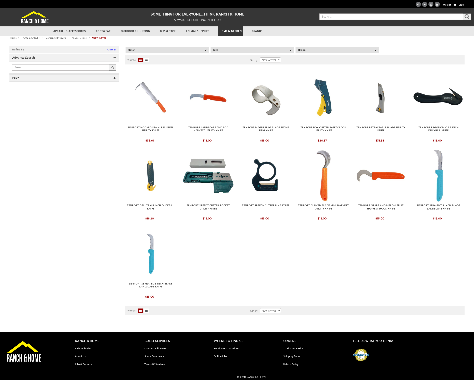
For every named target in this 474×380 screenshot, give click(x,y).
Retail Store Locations (226, 348)
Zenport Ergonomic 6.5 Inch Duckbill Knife (438, 129)
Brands (257, 31)
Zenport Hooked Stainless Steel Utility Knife (151, 129)
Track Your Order (293, 348)
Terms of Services (154, 364)
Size (215, 50)
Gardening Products (56, 37)
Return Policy (290, 364)
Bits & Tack (168, 31)
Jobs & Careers (83, 364)
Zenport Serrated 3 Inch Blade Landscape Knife (151, 285)
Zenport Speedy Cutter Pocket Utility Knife (208, 207)
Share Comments (154, 356)
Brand (302, 50)
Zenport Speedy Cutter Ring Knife (265, 205)
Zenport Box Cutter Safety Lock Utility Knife (323, 129)
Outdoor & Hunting (135, 31)
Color (131, 50)
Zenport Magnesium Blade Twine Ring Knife (266, 129)
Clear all (111, 49)
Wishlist (447, 4)
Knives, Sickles (79, 37)
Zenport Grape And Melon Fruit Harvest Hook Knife (380, 207)
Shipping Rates (291, 356)
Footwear (103, 31)
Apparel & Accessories (69, 31)
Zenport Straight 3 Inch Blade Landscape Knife (438, 207)
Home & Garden (230, 31)
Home (13, 37)
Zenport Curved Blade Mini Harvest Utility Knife (323, 207)
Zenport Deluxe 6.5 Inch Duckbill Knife (150, 207)
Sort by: (254, 60)
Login (462, 4)
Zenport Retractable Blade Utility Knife (380, 129)
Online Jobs (220, 356)
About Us (80, 356)
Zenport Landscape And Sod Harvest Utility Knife (208, 129)
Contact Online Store (156, 348)
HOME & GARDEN (31, 37)
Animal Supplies (197, 31)
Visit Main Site (83, 348)
